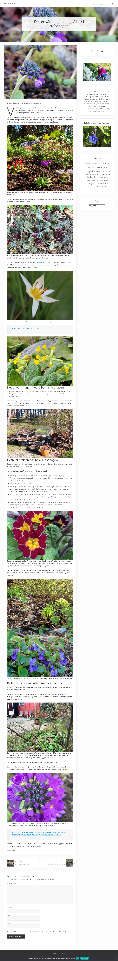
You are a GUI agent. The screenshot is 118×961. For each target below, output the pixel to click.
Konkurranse (105, 174)
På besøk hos (103, 183)
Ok (77, 958)
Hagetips (90, 171)
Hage (13, 850)
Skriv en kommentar (34, 103)
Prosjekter (91, 183)
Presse (100, 180)
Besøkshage (95, 163)
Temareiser (92, 187)
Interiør (103, 171)
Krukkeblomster (94, 177)
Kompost (97, 174)
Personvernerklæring (59, 953)
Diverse (103, 163)
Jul (109, 171)
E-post (10, 915)
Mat (102, 177)
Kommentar (11, 883)
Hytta (97, 171)
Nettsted (10, 923)
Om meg (106, 177)
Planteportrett (93, 180)
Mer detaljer (84, 958)
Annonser (88, 163)
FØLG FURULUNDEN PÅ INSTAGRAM (26, 329)
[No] (116, 958)
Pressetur (105, 180)
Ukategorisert (101, 186)
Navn (9, 907)
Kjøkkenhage (90, 174)
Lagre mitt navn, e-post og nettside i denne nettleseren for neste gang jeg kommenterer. (38, 931)
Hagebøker (104, 168)
